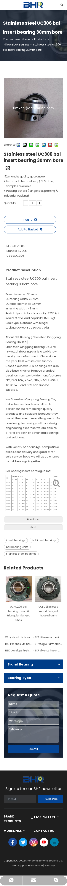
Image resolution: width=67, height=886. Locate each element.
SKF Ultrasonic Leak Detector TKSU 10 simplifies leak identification (48, 637)
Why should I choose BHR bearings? (18, 637)
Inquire (28, 220)
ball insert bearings (44, 540)
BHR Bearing (22, 337)
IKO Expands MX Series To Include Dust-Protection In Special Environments (18, 644)
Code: (11, 256)
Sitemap (49, 865)
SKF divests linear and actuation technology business (48, 650)
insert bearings (15, 540)
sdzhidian (37, 865)
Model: (11, 246)
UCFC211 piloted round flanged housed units (48, 611)
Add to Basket (28, 229)
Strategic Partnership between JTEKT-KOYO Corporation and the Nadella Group (48, 644)
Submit (33, 749)
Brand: (11, 251)
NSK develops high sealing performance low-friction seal (18, 650)
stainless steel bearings (21, 554)
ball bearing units (17, 547)
